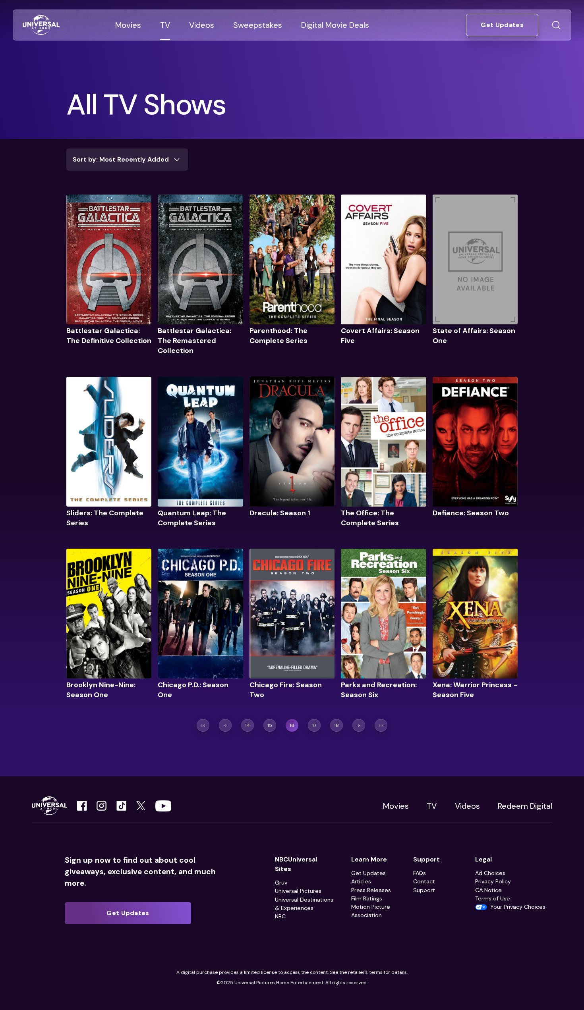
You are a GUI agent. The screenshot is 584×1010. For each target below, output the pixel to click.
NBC (280, 916)
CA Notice (488, 890)
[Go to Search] (556, 25)
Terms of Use (492, 898)
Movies (396, 806)
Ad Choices (490, 873)
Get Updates (368, 873)
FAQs (419, 873)
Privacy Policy (493, 881)
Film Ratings (366, 898)
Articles (361, 881)
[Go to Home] (41, 25)
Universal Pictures (298, 890)
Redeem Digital (525, 806)
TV (432, 806)
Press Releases (371, 890)
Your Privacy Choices (517, 906)
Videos (467, 806)
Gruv (281, 882)
